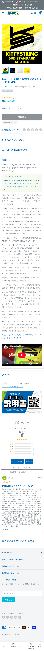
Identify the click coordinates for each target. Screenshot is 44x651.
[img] (6, 482)
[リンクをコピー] (40, 129)
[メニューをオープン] (3, 13)
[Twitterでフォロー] (7, 617)
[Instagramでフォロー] (11, 617)
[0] (39, 13)
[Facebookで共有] (24, 129)
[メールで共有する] (36, 129)
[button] (3, 529)
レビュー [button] (16, 467)
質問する (29, 461)
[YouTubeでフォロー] (15, 617)
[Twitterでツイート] (32, 129)
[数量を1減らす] (9, 108)
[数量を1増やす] (21, 108)
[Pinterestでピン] (28, 129)
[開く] (29, 13)
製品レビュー (22, 422)
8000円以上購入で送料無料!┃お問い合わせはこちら (22, 8)
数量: (4, 109)
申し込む (8, 600)
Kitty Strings (7, 87)
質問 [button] (25, 467)
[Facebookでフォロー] (3, 617)
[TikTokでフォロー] (19, 617)
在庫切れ (22, 117)
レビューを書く (17, 461)
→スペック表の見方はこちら (12, 387)
